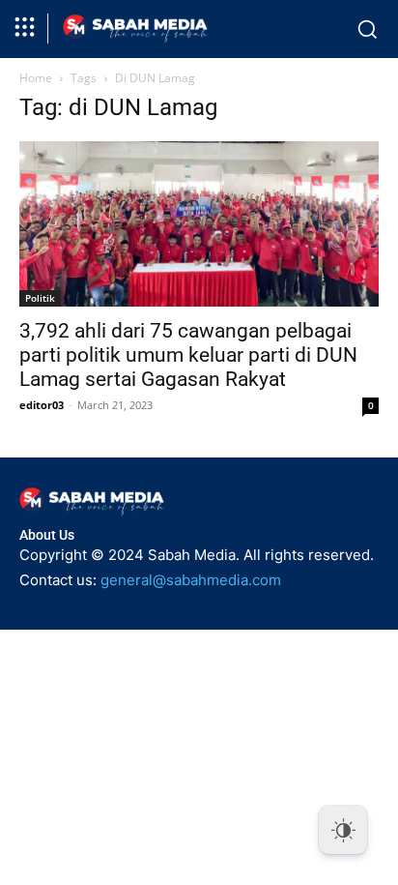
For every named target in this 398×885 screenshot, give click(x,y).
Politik (40, 298)
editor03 (41, 405)
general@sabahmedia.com (190, 580)
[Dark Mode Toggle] (343, 830)
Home (35, 78)
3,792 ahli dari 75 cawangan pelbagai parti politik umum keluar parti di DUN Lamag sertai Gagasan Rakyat (188, 355)
